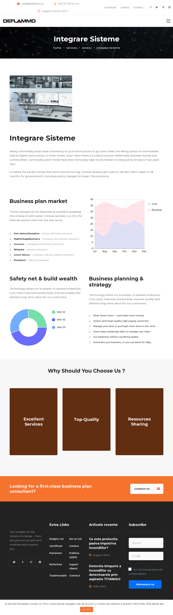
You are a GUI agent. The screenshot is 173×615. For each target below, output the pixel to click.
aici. (162, 603)
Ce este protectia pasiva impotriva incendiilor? (103, 543)
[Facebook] (22, 562)
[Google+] (31, 562)
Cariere (124, 7)
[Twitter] (14, 562)
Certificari (110, 7)
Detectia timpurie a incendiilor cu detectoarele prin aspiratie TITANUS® (105, 572)
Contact (138, 7)
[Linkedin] (40, 562)
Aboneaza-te (145, 584)
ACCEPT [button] (86, 609)
